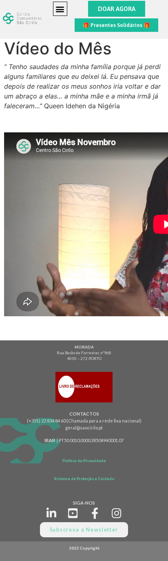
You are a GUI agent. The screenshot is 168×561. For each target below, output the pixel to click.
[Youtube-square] (73, 513)
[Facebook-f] (95, 513)
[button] (60, 9)
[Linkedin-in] (51, 513)
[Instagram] (117, 513)
